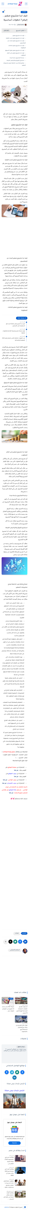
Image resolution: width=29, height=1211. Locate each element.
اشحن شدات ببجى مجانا (14, 1091)
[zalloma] (14, 3)
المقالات (24, 12)
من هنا (16, 770)
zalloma (6, 1207)
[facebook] (22, 1072)
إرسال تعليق (21, 1046)
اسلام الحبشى (20, 24)
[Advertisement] (14, 241)
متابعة (14, 1143)
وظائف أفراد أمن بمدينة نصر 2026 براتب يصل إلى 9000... (9, 1172)
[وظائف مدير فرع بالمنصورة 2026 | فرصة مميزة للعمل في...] (20, 1158)
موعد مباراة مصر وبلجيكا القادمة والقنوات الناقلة (14, 332)
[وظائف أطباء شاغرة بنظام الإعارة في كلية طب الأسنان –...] (20, 1194)
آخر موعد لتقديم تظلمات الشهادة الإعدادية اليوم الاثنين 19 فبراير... (21, 1010)
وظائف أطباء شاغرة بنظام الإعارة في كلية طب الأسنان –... (8, 1196)
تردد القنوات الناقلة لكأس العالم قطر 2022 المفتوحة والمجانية (13, 339)
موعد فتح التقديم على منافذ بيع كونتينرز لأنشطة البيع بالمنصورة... (21, 1028)
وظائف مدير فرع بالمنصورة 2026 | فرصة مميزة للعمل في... (9, 1160)
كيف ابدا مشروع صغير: (18, 35)
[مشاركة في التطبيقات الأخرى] (6, 942)
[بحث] (3, 4)
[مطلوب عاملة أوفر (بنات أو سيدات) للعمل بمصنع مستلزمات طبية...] (20, 1182)
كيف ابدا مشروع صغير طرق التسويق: (14, 50)
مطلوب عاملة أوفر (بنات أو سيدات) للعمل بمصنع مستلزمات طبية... (9, 1184)
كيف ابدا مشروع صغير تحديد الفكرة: (15, 38)
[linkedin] (14, 1077)
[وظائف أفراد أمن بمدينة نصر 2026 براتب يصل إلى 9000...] (20, 1170)
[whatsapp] (17, 1072)
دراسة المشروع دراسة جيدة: (17, 58)
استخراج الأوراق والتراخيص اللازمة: (15, 60)
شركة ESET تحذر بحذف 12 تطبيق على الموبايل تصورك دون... (8, 1009)
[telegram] (12, 1072)
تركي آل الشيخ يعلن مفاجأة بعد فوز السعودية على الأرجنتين (15, 325)
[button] (20, 942)
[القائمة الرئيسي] (26, 4)
